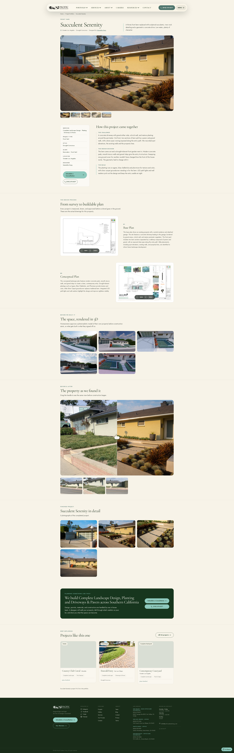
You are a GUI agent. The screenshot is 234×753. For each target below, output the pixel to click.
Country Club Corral (71, 670)
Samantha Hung (101, 30)
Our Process (101, 718)
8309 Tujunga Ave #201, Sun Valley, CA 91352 (143, 715)
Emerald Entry (107, 670)
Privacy (117, 718)
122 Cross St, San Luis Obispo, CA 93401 (143, 723)
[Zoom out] (81, 250)
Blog (116, 712)
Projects (100, 709)
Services (100, 715)
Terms (117, 721)
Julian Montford (66, 680)
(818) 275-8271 (137, 712)
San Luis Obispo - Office (141, 719)
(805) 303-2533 (137, 728)
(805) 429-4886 (137, 737)
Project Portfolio (70, 14)
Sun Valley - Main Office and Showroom (142, 709)
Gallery (100, 712)
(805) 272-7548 (137, 721)
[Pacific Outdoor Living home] (59, 7)
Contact (117, 715)
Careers (100, 721)
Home (61, 14)
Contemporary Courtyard (151, 670)
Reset (95, 250)
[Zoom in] (90, 250)
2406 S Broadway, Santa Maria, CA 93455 (144, 730)
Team (116, 709)
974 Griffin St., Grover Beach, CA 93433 (143, 739)
